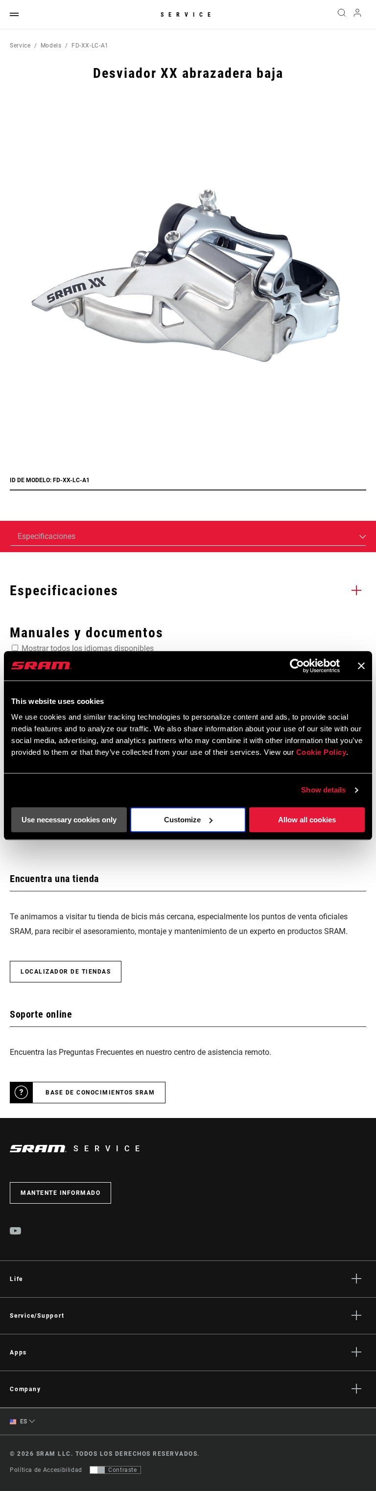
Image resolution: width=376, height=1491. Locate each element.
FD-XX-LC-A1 (90, 45)
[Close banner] (361, 665)
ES (22, 1421)
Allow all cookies (307, 819)
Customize (182, 819)
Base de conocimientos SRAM (100, 1092)
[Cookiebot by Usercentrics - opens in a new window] (297, 665)
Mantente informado (60, 1192)
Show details (323, 790)
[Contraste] (97, 1470)
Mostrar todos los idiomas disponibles (88, 648)
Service (188, 14)
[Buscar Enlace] (342, 14)
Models (51, 45)
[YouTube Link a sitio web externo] (16, 1232)
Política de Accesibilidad (46, 1470)
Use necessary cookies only (69, 819)
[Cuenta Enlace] (357, 15)
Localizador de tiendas (66, 971)
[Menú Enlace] (14, 15)
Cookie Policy (321, 752)
